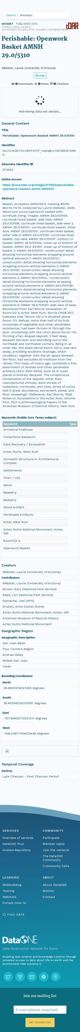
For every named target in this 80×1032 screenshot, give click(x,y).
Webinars (9, 897)
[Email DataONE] (32, 977)
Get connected (40, 1022)
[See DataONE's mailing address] (55, 977)
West (6, 728)
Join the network (56, 850)
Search (11, 15)
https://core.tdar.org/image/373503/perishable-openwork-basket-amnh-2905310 (39, 187)
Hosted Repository (17, 850)
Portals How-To (14, 903)
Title (5, 130)
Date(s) (7, 771)
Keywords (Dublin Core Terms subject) (29, 417)
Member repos (53, 844)
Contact (49, 897)
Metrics (48, 891)
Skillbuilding (12, 885)
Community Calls (56, 866)
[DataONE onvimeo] (20, 977)
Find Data (15, 914)
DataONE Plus (13, 844)
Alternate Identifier (16, 164)
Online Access (12, 179)
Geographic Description (18, 637)
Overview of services (18, 838)
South (7, 697)
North (7, 682)
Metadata (26, 15)
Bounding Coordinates (17, 676)
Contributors (11, 577)
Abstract (8, 198)
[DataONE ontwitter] (8, 977)
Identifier (8, 145)
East (6, 712)
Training (8, 891)
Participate (51, 838)
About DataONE (55, 885)
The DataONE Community (53, 858)
